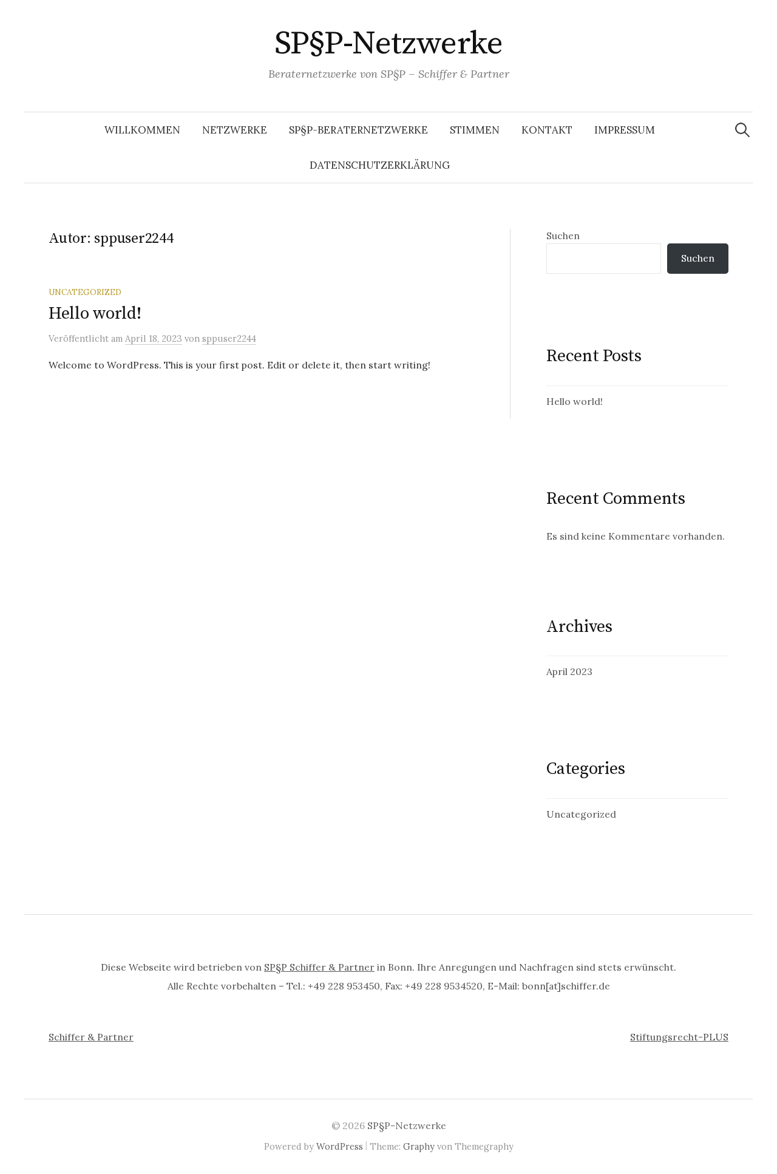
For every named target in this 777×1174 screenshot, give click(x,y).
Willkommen (142, 130)
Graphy (419, 1146)
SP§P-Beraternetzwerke (358, 130)
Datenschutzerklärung (380, 165)
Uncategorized (85, 292)
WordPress (339, 1146)
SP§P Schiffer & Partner (319, 967)
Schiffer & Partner (91, 1037)
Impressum (624, 130)
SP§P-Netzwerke (388, 43)
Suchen (563, 235)
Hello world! (95, 313)
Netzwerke (234, 130)
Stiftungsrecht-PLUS (679, 1037)
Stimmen (475, 130)
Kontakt (546, 130)
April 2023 (569, 671)
